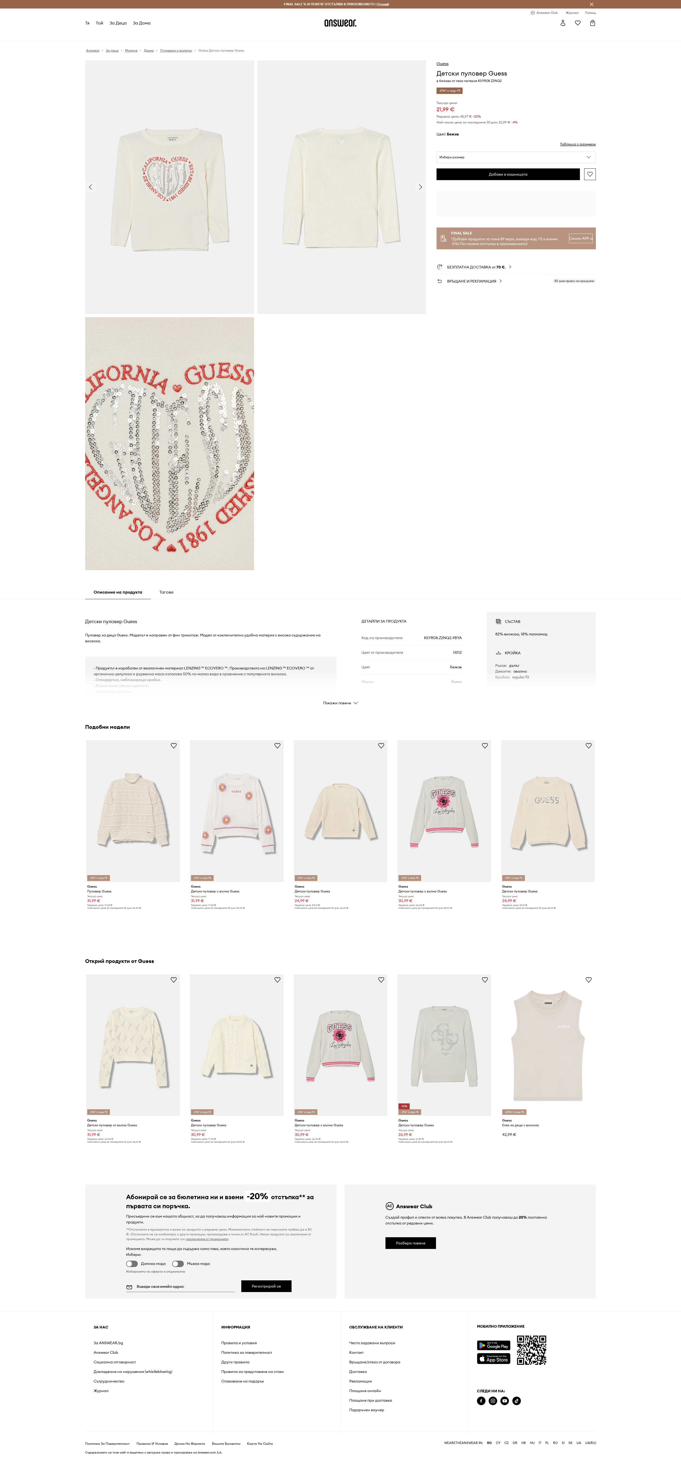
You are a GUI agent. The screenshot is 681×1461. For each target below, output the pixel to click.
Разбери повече (410, 1243)
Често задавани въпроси (372, 1342)
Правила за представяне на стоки (252, 1371)
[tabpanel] (340, 653)
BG (489, 1443)
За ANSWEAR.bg (108, 1342)
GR (515, 1443)
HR (523, 1443)
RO (555, 1443)
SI (563, 1443)
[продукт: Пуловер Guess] (133, 811)
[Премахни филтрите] (591, 4)
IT (540, 1443)
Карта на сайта (260, 1444)
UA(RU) (590, 1443)
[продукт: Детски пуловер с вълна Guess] (237, 811)
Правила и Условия (152, 1444)
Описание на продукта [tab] (118, 592)
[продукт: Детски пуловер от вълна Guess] (133, 1045)
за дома (142, 23)
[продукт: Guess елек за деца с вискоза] (548, 1045)
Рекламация (360, 1381)
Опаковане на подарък (242, 1381)
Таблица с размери (578, 144)
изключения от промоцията (207, 1239)
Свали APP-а (581, 238)
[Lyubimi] (578, 23)
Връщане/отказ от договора (374, 1362)
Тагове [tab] (166, 592)
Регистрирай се (266, 1286)
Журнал (101, 1390)
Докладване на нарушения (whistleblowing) (133, 1371)
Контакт (356, 1352)
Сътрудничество (109, 1381)
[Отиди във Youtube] (504, 1401)
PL (547, 1443)
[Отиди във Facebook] (481, 1401)
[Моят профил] (563, 23)
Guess (443, 63)
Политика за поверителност (246, 1352)
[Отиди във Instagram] (493, 1401)
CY (498, 1443)
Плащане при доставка (370, 1400)
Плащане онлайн (365, 1390)
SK (570, 1443)
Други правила (235, 1362)
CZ (506, 1443)
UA (578, 1443)
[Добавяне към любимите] (590, 174)
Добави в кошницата (508, 174)
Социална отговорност (115, 1362)
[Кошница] (592, 23)
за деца (118, 23)
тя (87, 23)
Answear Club (106, 1352)
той (99, 23)
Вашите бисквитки (226, 1444)
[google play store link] (493, 1345)
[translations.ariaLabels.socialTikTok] (516, 1401)
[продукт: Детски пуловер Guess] (340, 811)
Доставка (358, 1371)
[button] (516, 157)
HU (532, 1443)
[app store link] (493, 1358)
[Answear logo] (340, 23)
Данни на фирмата (190, 1444)
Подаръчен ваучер (366, 1410)
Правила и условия (239, 1342)
